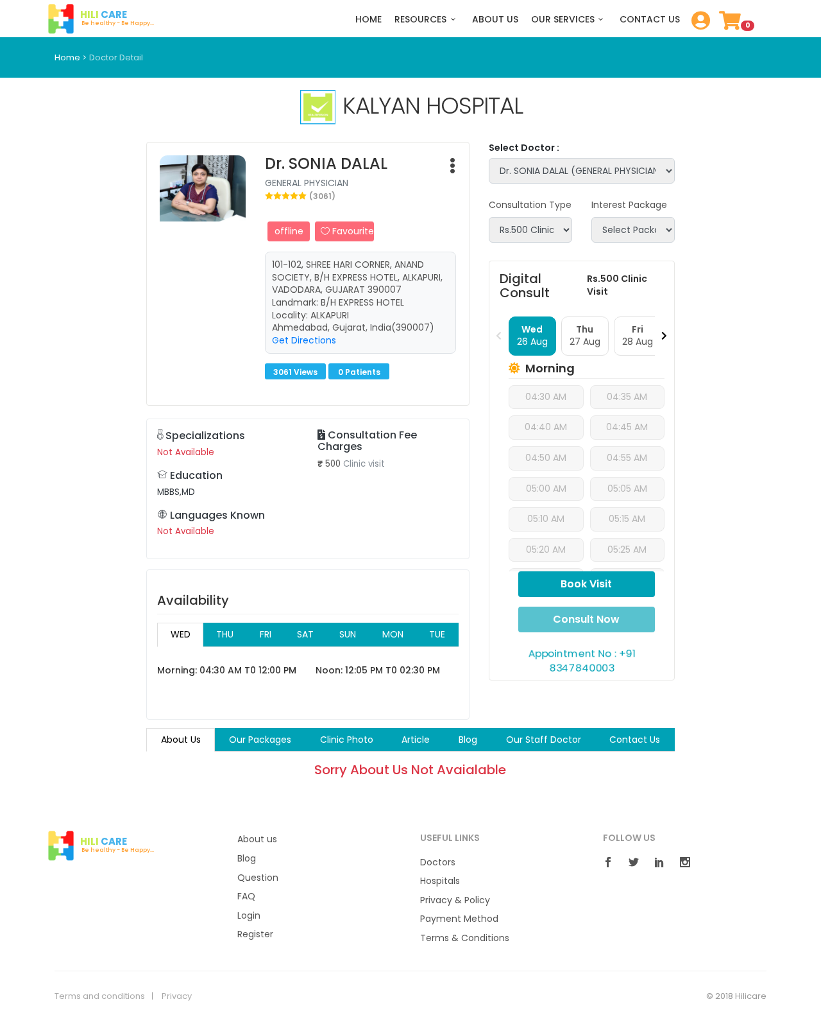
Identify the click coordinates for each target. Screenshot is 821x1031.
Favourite (351, 231)
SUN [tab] (347, 634)
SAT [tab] (305, 634)
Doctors (437, 862)
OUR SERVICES (563, 19)
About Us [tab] (181, 739)
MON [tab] (392, 634)
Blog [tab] (468, 739)
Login (248, 916)
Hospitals (440, 881)
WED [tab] (180, 634)
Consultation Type (530, 205)
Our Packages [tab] (260, 739)
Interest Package (629, 205)
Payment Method (459, 919)
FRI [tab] (265, 634)
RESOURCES (420, 19)
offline (289, 231)
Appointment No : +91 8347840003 (582, 660)
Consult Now (586, 619)
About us (257, 839)
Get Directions (304, 340)
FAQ (246, 896)
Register (255, 934)
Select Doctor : (524, 148)
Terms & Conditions (464, 938)
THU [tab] (224, 634)
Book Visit (586, 583)
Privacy (177, 996)
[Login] (697, 24)
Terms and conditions (100, 996)
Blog (246, 859)
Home (67, 57)
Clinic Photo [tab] (346, 739)
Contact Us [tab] (634, 739)
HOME (368, 19)
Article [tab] (416, 739)
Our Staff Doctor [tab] (543, 739)
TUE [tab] (437, 634)
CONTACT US (650, 19)
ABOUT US (495, 19)
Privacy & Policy (455, 900)
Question (257, 878)
